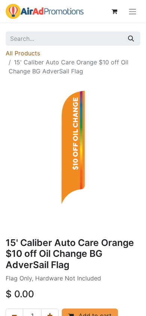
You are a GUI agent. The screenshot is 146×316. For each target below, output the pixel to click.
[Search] (131, 38)
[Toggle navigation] (132, 11)
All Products (23, 53)
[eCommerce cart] (114, 11)
